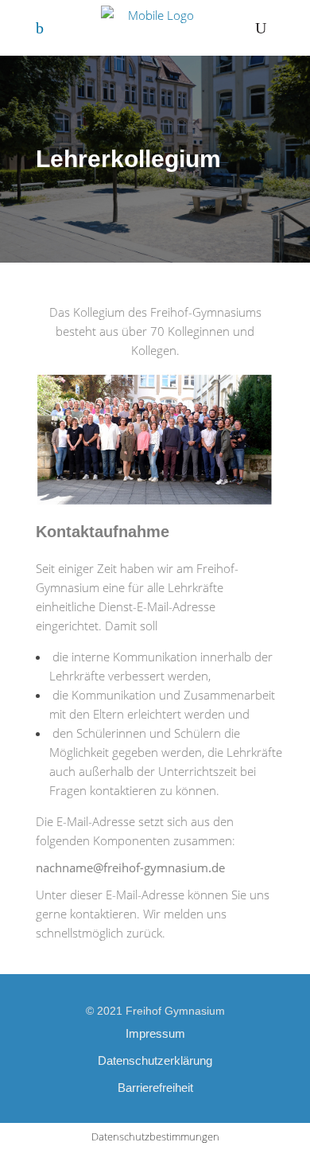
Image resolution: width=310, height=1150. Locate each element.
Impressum (155, 1033)
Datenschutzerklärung (155, 1060)
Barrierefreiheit (155, 1087)
